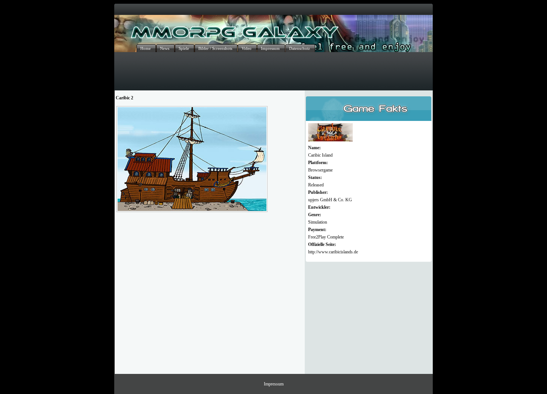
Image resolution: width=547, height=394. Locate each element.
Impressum (274, 384)
